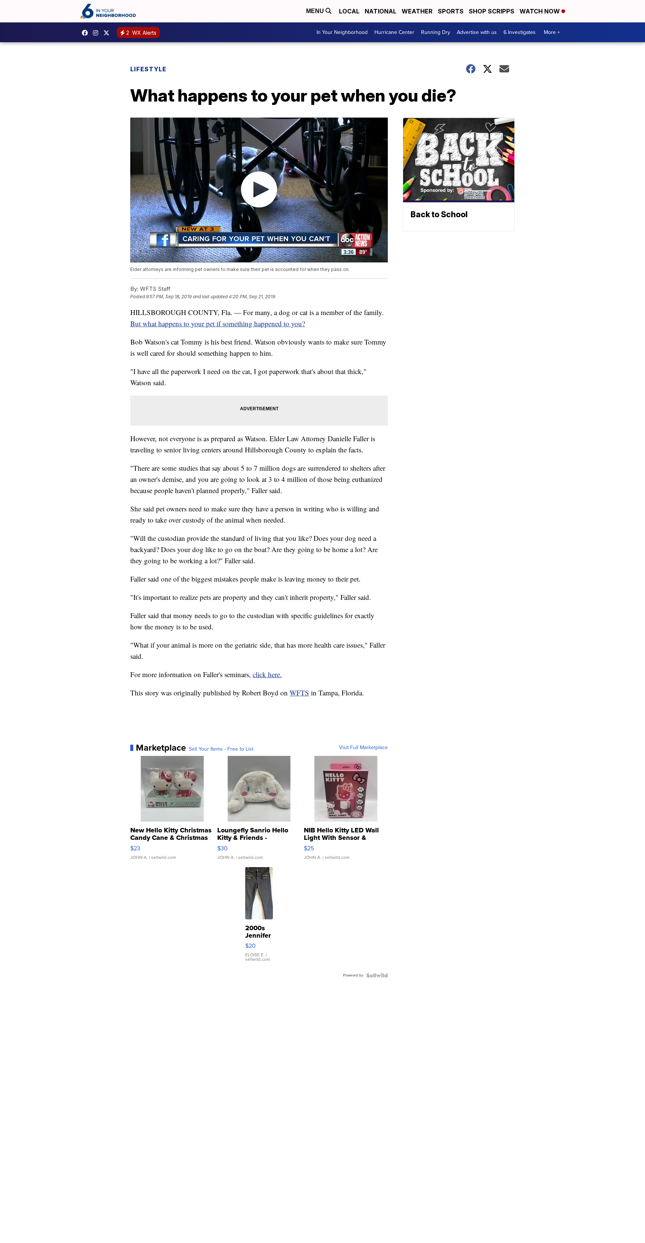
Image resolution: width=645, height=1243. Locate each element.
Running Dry (435, 32)
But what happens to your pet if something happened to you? (217, 323)
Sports (451, 11)
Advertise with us (477, 32)
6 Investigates (520, 32)
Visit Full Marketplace (363, 747)
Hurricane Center (394, 32)
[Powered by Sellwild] (377, 975)
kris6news (97, 33)
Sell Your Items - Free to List (221, 749)
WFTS (299, 692)
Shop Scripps (491, 11)
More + (552, 32)
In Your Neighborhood (342, 32)
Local (349, 11)
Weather (417, 11)
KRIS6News (86, 33)
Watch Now (540, 11)
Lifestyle (148, 69)
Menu (315, 11)
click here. (267, 674)
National (380, 11)
